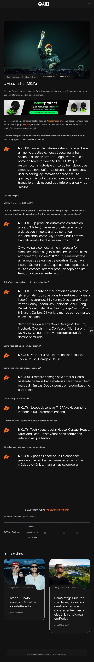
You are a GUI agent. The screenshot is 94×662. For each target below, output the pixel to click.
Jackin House (32, 532)
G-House (30, 526)
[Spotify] (51, 533)
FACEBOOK (51, 510)
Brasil (12, 612)
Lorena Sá (29, 587)
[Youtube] (89, 533)
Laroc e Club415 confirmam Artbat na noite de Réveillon (22, 602)
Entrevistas (65, 76)
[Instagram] (70, 533)
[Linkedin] (64, 533)
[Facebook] (58, 533)
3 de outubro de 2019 (15, 77)
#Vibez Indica (48, 76)
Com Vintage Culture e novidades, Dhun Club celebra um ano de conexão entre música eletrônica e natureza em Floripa (69, 608)
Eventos (18, 612)
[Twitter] (83, 533)
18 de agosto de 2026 (15, 587)
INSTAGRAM (63, 510)
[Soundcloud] (45, 533)
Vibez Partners (30, 77)
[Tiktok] (77, 533)
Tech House (31, 537)
